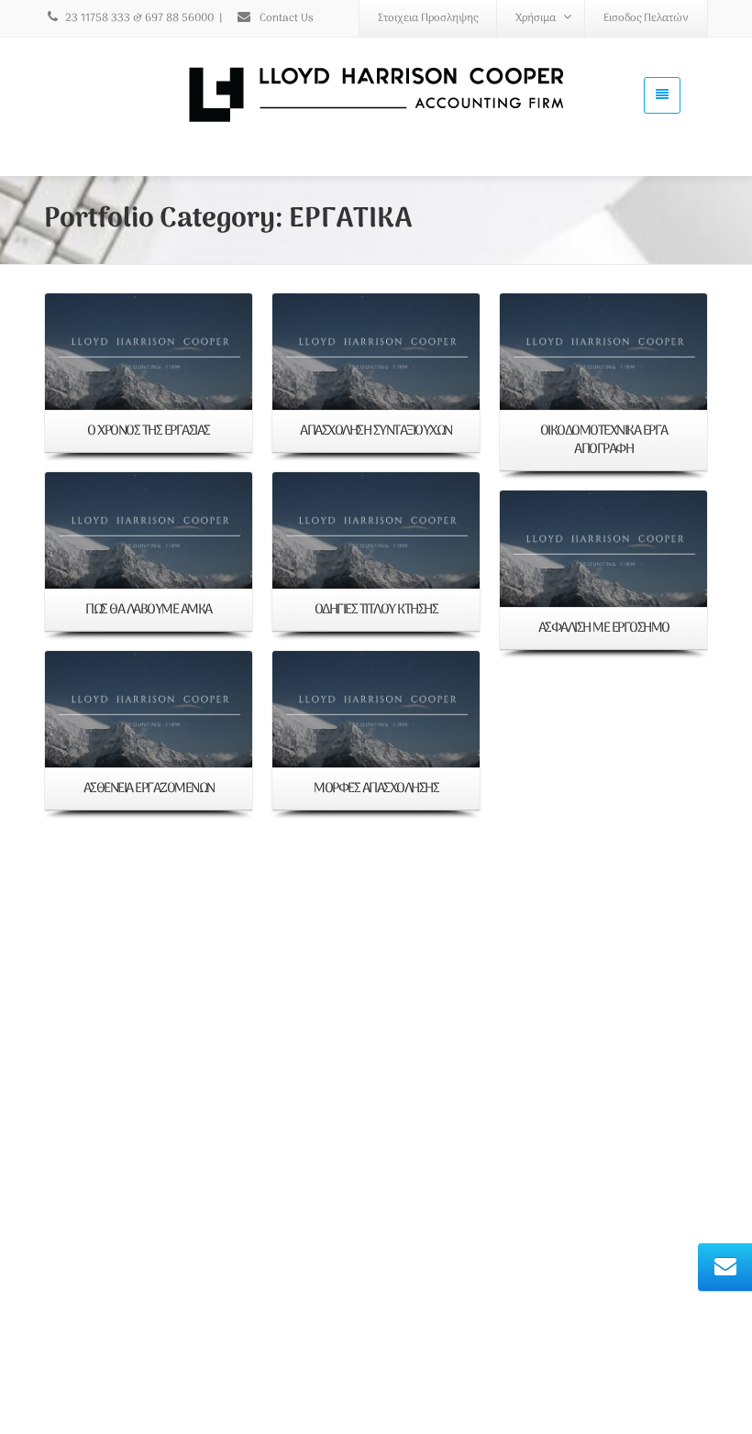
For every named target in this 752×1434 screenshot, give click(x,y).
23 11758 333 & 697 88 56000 (139, 18)
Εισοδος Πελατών (646, 18)
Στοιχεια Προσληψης (428, 18)
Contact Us (285, 18)
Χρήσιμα (535, 18)
